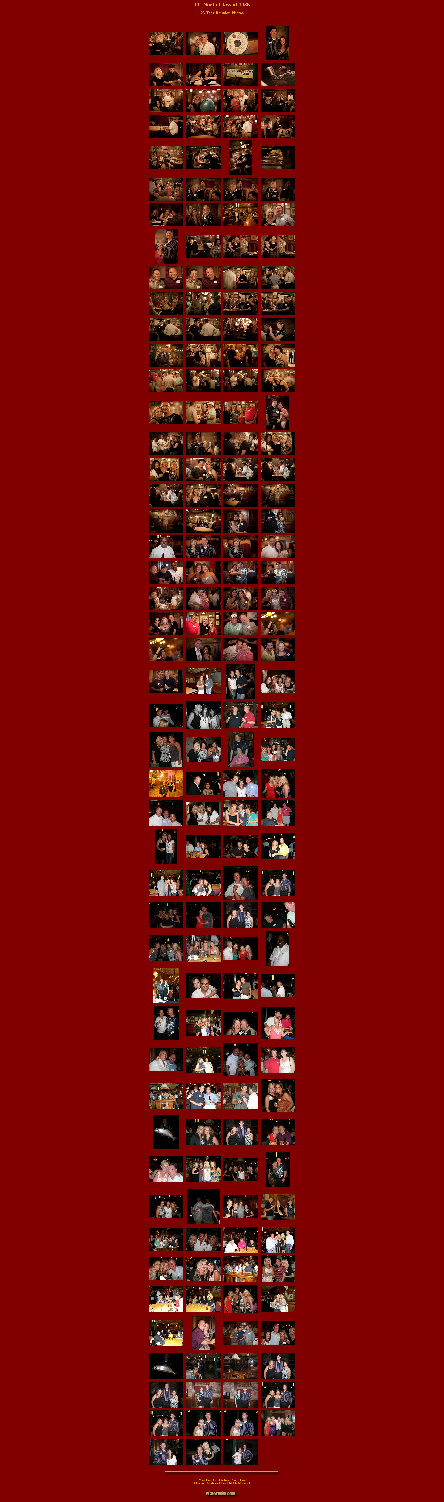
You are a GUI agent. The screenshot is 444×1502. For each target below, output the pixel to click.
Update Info (222, 1480)
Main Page (205, 1480)
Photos (200, 1483)
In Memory (241, 1483)
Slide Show (238, 1480)
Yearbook (212, 1483)
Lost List (226, 1483)
